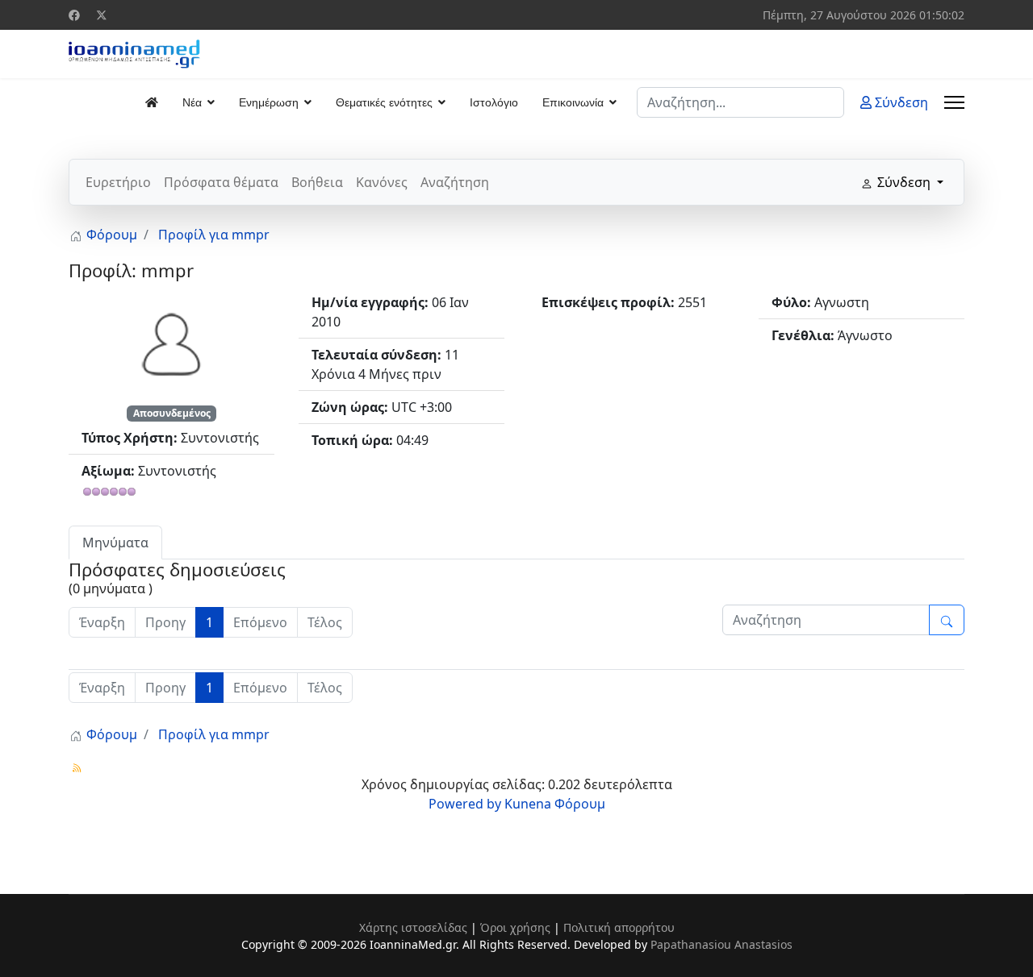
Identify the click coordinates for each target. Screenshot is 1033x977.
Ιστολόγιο (494, 102)
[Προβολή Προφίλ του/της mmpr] (172, 342)
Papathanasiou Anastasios (721, 944)
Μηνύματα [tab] (115, 542)
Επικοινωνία (573, 102)
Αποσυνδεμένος (172, 413)
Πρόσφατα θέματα (221, 182)
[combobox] (740, 102)
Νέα (192, 102)
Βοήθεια (317, 182)
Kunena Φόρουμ (554, 804)
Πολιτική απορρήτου (619, 927)
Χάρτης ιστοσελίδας (413, 927)
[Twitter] (101, 15)
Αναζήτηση (454, 182)
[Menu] (954, 102)
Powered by (465, 804)
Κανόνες (382, 182)
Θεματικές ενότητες (384, 102)
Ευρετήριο (118, 182)
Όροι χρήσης (515, 927)
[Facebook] (74, 15)
